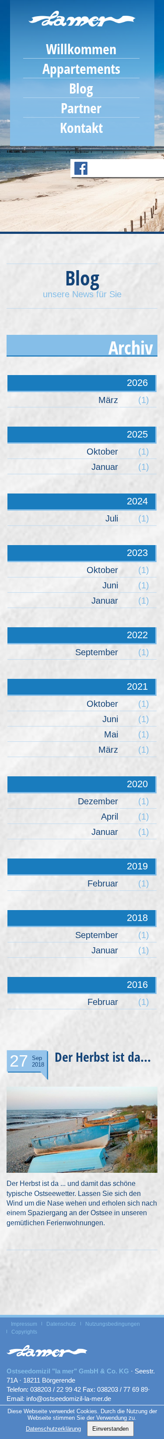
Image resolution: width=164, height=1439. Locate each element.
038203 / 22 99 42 (55, 1389)
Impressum (24, 1324)
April (109, 816)
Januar (104, 467)
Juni (110, 585)
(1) (143, 400)
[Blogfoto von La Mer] (82, 1174)
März (108, 400)
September (96, 652)
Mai (111, 734)
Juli (111, 518)
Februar (102, 883)
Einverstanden (110, 1428)
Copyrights (24, 1332)
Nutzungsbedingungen (112, 1324)
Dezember (98, 801)
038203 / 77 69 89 (122, 1389)
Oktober (102, 451)
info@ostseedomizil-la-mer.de (68, 1398)
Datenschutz (61, 1324)
